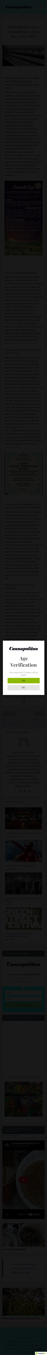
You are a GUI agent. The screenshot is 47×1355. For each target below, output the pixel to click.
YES (23, 680)
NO (23, 687)
